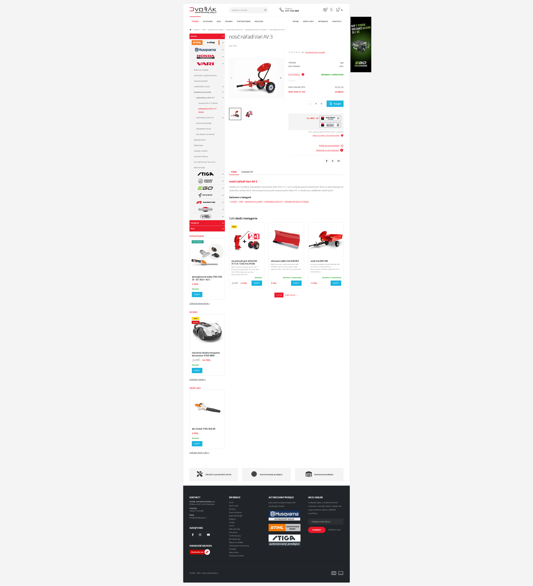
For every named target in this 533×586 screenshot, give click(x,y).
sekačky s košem (201, 151)
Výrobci (197, 30)
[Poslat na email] (338, 160)
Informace (233, 532)
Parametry (247, 171)
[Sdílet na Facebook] (326, 160)
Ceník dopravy (235, 536)
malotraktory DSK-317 (234, 30)
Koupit (197, 294)
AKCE (219, 21)
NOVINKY (229, 21)
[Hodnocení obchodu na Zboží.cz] (199, 552)
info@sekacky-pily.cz (197, 518)
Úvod (231, 502)
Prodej (232, 522)
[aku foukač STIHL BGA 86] (207, 407)
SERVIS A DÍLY (308, 21)
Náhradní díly (234, 529)
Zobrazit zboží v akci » (199, 452)
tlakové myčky (199, 167)
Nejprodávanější (235, 516)
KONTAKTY (337, 21)
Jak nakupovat (234, 539)
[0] (325, 9)
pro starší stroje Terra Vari (204, 162)
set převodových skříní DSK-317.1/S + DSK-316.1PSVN (244, 262)
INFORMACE (323, 21)
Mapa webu (234, 552)
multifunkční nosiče (202, 86)
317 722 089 (292, 10)
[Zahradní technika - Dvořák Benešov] (203, 10)
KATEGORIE (208, 21)
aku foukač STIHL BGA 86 (203, 428)
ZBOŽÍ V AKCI (195, 388)
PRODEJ (296, 21)
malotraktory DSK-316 (205, 117)
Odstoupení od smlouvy (239, 546)
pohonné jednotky (203, 123)
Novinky (232, 509)
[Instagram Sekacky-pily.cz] (200, 534)
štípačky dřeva (199, 140)
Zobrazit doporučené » (199, 303)
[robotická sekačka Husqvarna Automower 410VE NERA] (207, 331)
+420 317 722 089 (196, 511)
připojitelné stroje (203, 129)
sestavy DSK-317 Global (208, 103)
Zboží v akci (233, 506)
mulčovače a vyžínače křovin (205, 75)
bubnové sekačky (201, 70)
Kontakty (232, 549)
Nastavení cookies (236, 556)
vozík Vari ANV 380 (319, 261)
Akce (192, 228)
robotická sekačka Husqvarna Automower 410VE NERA (206, 354)
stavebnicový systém (216, 30)
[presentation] (232, 78)
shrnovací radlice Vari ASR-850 (285, 261)
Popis (234, 171)
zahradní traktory (201, 156)
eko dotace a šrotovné (205, 134)
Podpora (288, 8)
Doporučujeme (235, 512)
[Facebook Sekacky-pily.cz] (192, 534)
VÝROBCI (195, 21)
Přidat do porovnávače (329, 145)
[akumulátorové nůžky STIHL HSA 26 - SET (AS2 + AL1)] (207, 255)
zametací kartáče (201, 81)
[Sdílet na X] (332, 160)
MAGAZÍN (259, 21)
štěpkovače (198, 145)
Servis (231, 526)
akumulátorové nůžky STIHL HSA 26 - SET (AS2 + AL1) (207, 278)
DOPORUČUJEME (243, 21)
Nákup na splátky (236, 542)
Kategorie (195, 223)
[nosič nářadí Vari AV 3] (256, 78)
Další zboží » (290, 295)
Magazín (232, 519)
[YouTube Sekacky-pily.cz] (208, 534)
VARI (204, 30)
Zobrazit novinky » (197, 379)
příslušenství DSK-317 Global (255, 30)
